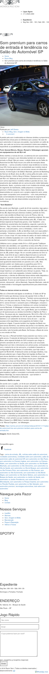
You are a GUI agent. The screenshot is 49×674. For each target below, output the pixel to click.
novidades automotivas (8, 456)
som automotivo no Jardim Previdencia (22, 478)
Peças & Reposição (12, 522)
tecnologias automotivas (24, 486)
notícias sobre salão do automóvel (34, 454)
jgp (14, 670)
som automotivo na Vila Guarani (28, 470)
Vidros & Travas (10, 524)
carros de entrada (11, 454)
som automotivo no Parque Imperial (23, 482)
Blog (6, 500)
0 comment (10, 134)
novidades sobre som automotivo (29, 456)
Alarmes (7, 515)
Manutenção (9, 520)
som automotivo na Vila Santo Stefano (19, 475)
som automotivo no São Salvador (27, 484)
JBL (20, 454)
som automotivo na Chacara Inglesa (13, 461)
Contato (7, 502)
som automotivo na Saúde (14, 463)
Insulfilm (7, 513)
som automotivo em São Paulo (37, 459)
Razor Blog (9, 58)
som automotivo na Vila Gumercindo (22, 471)
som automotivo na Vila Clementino (20, 466)
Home (7, 56)
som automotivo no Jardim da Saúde (27, 477)
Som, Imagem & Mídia (21, 132)
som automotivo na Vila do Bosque (23, 468)
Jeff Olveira (14, 129)
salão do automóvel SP (16, 459)
